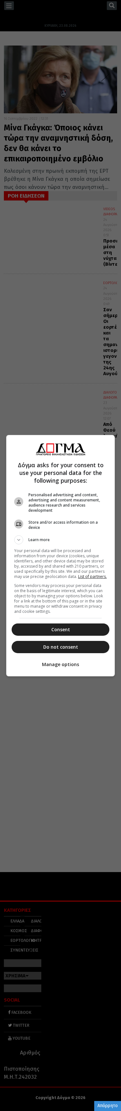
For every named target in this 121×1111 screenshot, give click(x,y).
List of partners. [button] (92, 576)
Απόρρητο (107, 1105)
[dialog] (60, 555)
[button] (60, 539)
